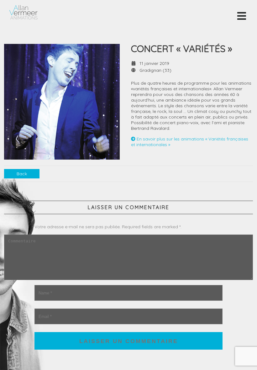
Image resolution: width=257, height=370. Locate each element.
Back (22, 174)
